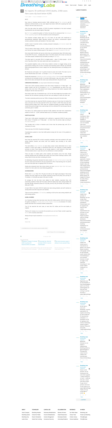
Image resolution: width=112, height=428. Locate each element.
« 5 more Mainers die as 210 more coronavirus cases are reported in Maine (34, 228)
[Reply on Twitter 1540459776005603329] (81, 105)
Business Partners (62, 412)
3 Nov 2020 (82, 240)
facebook (44, 237)
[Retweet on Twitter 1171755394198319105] (83, 331)
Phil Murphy (30, 33)
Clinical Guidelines (74, 419)
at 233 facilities (42, 192)
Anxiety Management (49, 417)
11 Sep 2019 (82, 304)
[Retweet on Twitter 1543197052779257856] (83, 74)
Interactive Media (36, 414)
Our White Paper (74, 412)
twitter (85, 1)
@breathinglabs (83, 33)
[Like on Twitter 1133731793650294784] (86, 395)
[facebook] (83, 1)
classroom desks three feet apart (63, 166)
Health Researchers (62, 414)
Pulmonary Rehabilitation (50, 412)
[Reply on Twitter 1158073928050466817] (81, 360)
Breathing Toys (25, 417)
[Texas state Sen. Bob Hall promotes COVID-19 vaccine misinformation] (46, 242)
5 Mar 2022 (82, 112)
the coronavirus (63, 22)
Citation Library (73, 417)
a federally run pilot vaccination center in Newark (48, 76)
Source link (27, 222)
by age (33, 174)
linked (91, 1)
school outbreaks (38, 146)
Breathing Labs (84, 31)
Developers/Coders (62, 417)
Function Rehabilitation (49, 414)
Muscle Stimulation (36, 417)
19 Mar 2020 (82, 279)
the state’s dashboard (30, 121)
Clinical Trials (73, 414)
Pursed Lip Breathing (85, 414)
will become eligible (64, 44)
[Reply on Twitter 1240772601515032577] (81, 296)
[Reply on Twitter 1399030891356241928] (81, 184)
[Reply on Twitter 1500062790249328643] (81, 141)
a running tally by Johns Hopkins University (47, 202)
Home (66, 5)
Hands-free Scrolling (37, 419)
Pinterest (50, 237)
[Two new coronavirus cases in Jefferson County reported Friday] (63, 242)
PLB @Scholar (83, 419)
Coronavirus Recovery (49, 419)
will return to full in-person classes (61, 160)
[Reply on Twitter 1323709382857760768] (81, 271)
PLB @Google (83, 417)
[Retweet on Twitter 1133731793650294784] (83, 395)
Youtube (89, 1)
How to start (73, 5)
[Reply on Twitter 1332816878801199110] (81, 233)
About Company (25, 412)
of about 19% (51, 73)
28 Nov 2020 (82, 192)
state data (56, 56)
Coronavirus (39, 16)
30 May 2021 (82, 149)
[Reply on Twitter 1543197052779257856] (81, 74)
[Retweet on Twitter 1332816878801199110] (83, 233)
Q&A (85, 5)
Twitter (46, 237)
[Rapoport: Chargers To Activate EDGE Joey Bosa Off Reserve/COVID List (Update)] (30, 242)
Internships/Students (63, 419)
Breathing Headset (36, 412)
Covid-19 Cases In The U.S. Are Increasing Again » (56, 232)
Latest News (25, 419)
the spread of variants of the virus (61, 50)
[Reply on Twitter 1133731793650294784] (81, 395)
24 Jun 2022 (82, 82)
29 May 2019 (82, 368)
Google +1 (48, 237)
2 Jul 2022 (82, 34)
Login (89, 5)
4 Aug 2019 (82, 339)
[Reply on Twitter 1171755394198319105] (81, 331)
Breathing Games (26, 414)
